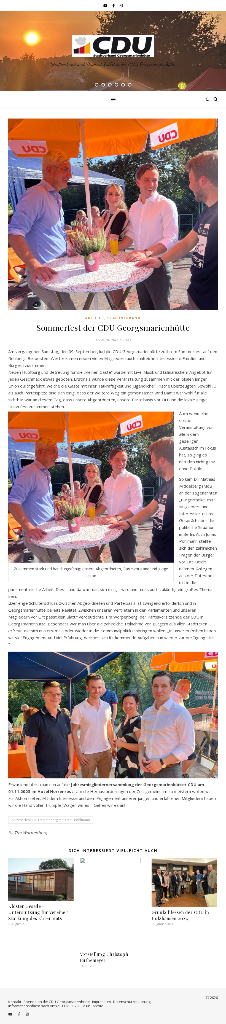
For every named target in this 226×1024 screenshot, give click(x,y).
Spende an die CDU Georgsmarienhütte (56, 1001)
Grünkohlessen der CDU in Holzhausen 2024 (180, 915)
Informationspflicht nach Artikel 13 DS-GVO (43, 1005)
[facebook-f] (113, 5)
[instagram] (121, 5)
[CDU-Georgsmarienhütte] (113, 46)
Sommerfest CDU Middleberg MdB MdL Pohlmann (51, 820)
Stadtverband (124, 318)
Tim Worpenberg (30, 832)
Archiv (98, 1005)
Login (86, 1005)
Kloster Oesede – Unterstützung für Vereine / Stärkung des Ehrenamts (38, 912)
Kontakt (14, 1001)
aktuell (94, 318)
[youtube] (105, 5)
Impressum (101, 1001)
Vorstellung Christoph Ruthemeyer (104, 957)
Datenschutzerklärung (131, 1001)
